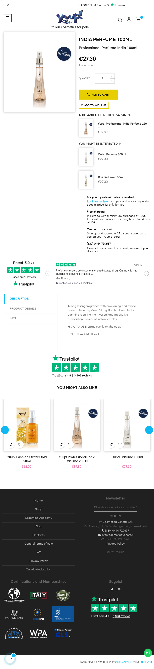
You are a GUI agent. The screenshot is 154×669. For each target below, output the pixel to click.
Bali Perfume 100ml (110, 177)
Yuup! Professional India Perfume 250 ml (122, 125)
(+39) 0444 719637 (116, 530)
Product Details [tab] (23, 308)
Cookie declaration (38, 569)
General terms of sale (38, 543)
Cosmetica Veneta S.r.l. (117, 522)
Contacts (38, 535)
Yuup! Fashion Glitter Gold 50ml (27, 459)
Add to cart (100, 94)
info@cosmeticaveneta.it (117, 535)
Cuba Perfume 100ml (112, 154)
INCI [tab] (13, 318)
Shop (38, 509)
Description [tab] (19, 298)
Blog (38, 526)
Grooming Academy (38, 518)
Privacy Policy (38, 561)
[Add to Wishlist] (20, 444)
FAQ (38, 552)
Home (38, 500)
